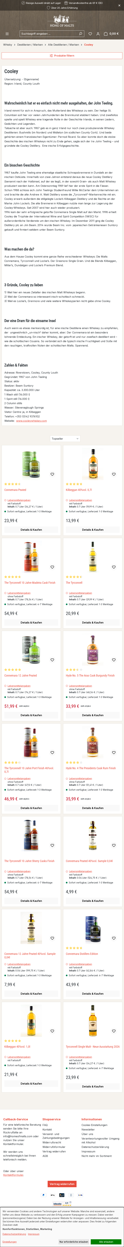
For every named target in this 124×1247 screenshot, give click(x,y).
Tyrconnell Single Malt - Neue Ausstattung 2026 (93, 1046)
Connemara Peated (15, 490)
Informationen (92, 1119)
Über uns (87, 1134)
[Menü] (7, 33)
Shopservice (51, 1119)
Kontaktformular (13, 1175)
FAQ (45, 1125)
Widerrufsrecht (51, 1142)
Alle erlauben (106, 1241)
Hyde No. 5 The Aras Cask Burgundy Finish (90, 675)
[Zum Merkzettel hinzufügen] (52, 474)
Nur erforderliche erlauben (74, 1241)
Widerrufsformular (53, 1147)
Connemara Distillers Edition (82, 953)
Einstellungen (10, 1241)
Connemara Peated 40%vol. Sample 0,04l (89, 861)
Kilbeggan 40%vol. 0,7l (79, 490)
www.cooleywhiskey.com (31, 420)
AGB (45, 1156)
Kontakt (47, 1129)
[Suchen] (80, 33)
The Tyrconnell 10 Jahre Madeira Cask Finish (29, 582)
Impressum (88, 1151)
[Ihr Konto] (98, 33)
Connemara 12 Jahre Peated (20, 675)
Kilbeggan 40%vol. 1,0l (17, 1046)
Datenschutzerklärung (95, 1147)
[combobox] (48, 33)
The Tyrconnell (74, 582)
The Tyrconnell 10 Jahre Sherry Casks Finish (29, 861)
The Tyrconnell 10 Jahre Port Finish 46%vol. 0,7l (29, 769)
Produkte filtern (64, 55)
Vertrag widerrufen (54, 1151)
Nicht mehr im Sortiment (97, 1156)
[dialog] (62, 1227)
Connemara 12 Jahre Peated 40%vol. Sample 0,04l (30, 955)
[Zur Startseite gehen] (62, 20)
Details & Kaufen (31, 529)
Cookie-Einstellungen (94, 1125)
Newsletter (88, 1129)
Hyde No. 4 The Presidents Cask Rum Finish (91, 768)
